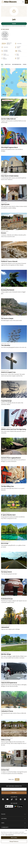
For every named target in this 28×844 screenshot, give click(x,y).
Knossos (3, 233)
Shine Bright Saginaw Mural (9, 147)
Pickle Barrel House (7, 599)
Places (3, 814)
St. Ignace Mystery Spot (8, 515)
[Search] (23, 2)
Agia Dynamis (5, 204)
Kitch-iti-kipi (4, 543)
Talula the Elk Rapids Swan (9, 682)
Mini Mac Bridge (6, 654)
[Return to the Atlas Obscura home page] (9, 2)
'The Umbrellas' (5, 345)
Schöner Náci (5, 770)
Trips (2, 822)
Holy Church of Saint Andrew (10, 176)
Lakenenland (5, 627)
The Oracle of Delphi (7, 318)
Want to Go (8, 64)
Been (2, 64)
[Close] (26, 830)
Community (4, 827)
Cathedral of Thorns (7, 711)
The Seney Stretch (6, 572)
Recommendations (16, 64)
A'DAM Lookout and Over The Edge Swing (13, 429)
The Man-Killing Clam (7, 486)
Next (17, 779)
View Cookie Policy (9, 834)
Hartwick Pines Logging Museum (11, 458)
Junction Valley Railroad (8, 119)
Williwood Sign (5, 739)
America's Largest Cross (8, 372)
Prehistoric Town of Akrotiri (9, 261)
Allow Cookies (14, 837)
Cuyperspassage (6, 401)
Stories (24, 64)
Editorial (4, 818)
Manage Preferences (14, 841)
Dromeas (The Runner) (7, 290)
